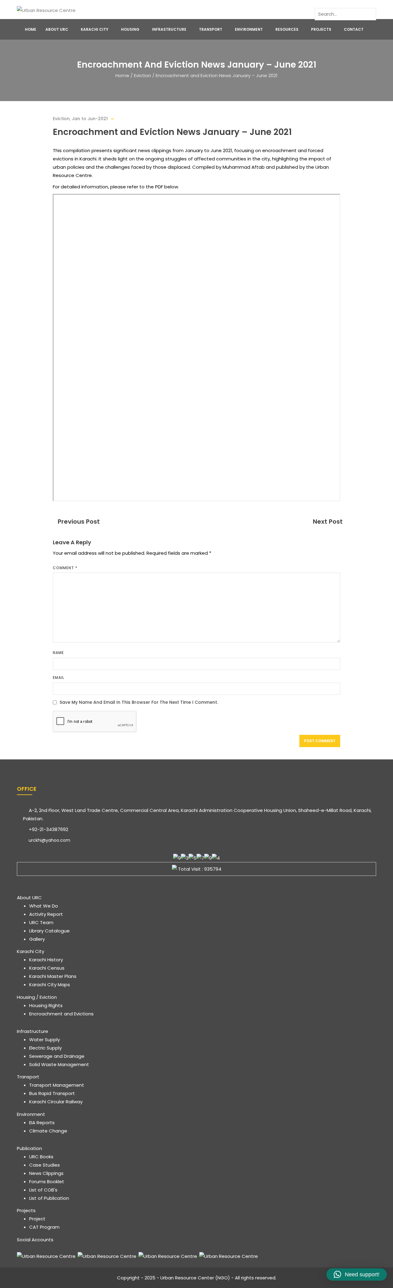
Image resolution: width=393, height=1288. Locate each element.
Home (30, 29)
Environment (249, 29)
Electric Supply (45, 1048)
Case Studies (44, 1165)
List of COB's (43, 1190)
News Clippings (46, 1173)
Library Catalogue (49, 931)
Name (58, 652)
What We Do (43, 906)
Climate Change (48, 1131)
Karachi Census (46, 968)
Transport (210, 29)
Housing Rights (46, 1005)
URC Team (41, 922)
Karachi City (94, 29)
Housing (130, 29)
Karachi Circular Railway (56, 1101)
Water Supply (44, 1039)
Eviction (142, 75)
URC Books (41, 1156)
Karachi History (46, 959)
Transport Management (56, 1085)
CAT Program (44, 1227)
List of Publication (49, 1198)
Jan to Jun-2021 (90, 119)
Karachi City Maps (49, 984)
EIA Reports (42, 1122)
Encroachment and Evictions (61, 1013)
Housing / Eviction (37, 997)
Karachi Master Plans (52, 976)
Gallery (37, 939)
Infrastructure (169, 29)
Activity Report (46, 914)
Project (37, 1218)
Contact (354, 29)
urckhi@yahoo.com (48, 840)
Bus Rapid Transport (52, 1093)
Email (58, 677)
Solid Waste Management (59, 1064)
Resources (286, 29)
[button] (356, 1274)
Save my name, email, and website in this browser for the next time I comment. (139, 702)
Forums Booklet (46, 1181)
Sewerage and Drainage (56, 1056)
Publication (29, 1148)
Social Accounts (35, 1239)
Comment (65, 567)
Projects (321, 29)
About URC (56, 29)
